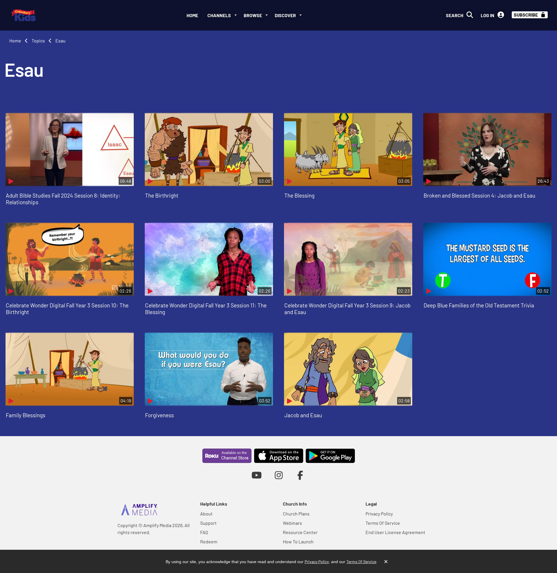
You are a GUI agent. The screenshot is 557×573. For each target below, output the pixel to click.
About (206, 513)
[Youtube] (256, 475)
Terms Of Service (383, 523)
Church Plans (296, 513)
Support (208, 523)
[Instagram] (278, 475)
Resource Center (300, 532)
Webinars (292, 523)
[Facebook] (300, 475)
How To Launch (298, 541)
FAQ (204, 532)
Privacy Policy (379, 513)
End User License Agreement (395, 532)
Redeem (208, 541)
